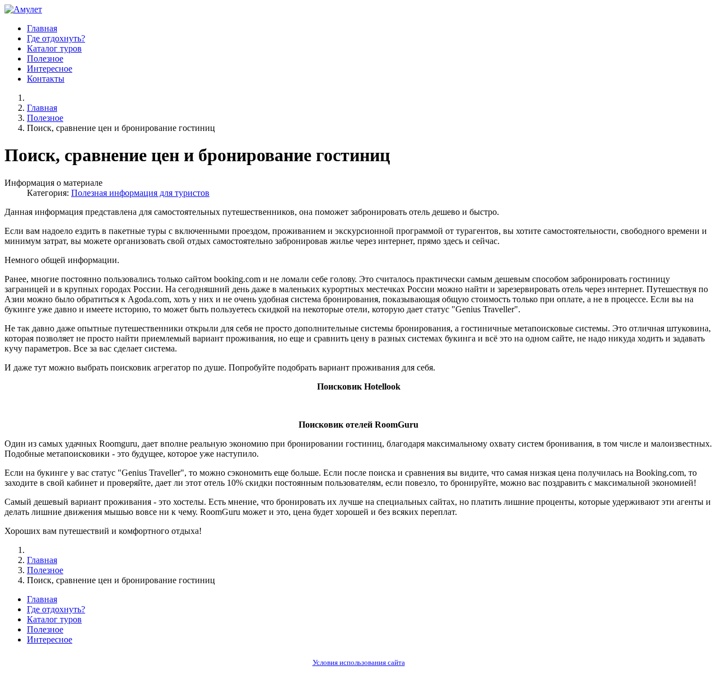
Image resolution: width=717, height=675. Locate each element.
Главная (42, 28)
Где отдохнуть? (56, 38)
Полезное (45, 58)
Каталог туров (54, 48)
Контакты (45, 78)
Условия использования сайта (359, 663)
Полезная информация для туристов (140, 193)
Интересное (49, 68)
